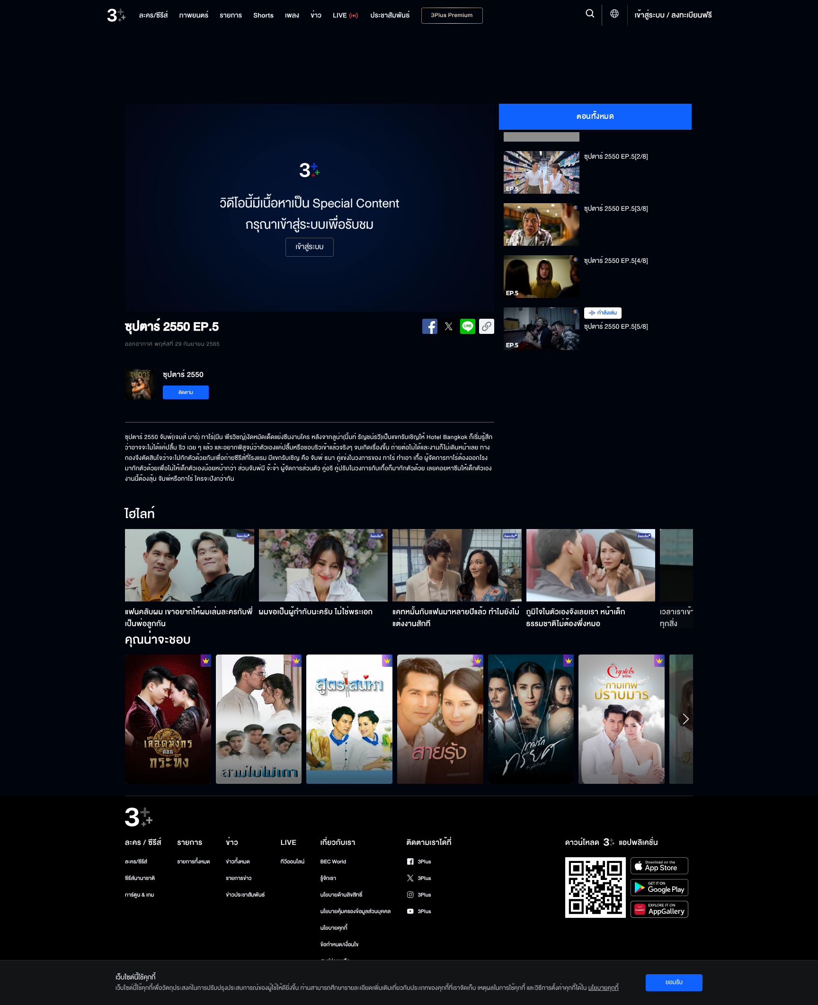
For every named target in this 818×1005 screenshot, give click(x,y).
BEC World (333, 861)
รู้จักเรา (328, 878)
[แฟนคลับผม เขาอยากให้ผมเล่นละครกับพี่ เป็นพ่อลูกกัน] (189, 565)
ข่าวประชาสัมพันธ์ (245, 894)
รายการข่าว (238, 878)
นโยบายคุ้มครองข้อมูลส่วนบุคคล (355, 911)
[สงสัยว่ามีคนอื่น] (531, 719)
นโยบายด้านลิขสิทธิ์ (341, 894)
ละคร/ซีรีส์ (136, 861)
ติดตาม (185, 392)
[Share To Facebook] (429, 326)
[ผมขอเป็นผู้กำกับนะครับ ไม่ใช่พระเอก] (323, 565)
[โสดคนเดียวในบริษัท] (621, 719)
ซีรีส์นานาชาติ (140, 878)
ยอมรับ (674, 982)
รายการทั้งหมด (193, 861)
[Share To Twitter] (448, 326)
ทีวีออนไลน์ (292, 861)
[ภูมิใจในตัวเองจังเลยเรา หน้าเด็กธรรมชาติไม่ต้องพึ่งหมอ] (591, 565)
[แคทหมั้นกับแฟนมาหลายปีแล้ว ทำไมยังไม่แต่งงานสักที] (457, 565)
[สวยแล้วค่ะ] (440, 719)
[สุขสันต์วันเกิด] (259, 719)
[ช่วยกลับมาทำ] (349, 719)
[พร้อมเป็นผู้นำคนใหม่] (168, 719)
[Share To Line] (467, 326)
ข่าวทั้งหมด (238, 861)
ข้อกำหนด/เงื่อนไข (339, 944)
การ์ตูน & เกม (139, 894)
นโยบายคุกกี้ (333, 928)
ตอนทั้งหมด (595, 116)
